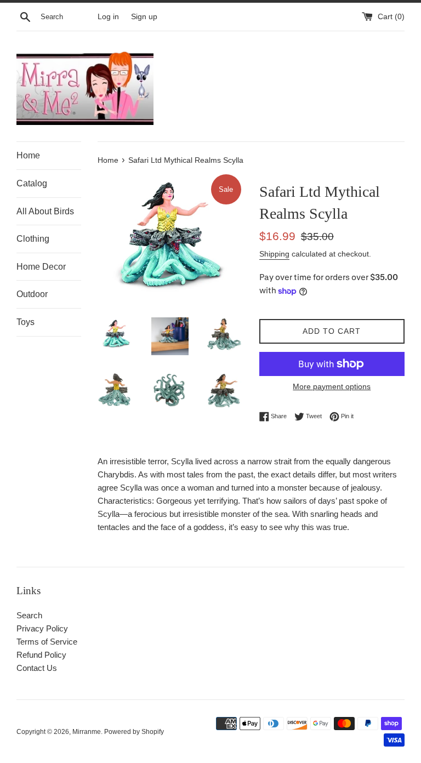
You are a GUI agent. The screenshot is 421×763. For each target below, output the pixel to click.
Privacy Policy (42, 628)
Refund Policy (41, 654)
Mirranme (86, 732)
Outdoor (32, 294)
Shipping (274, 253)
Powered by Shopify (134, 732)
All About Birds (45, 211)
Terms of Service (46, 641)
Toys (25, 322)
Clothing (32, 238)
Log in (108, 17)
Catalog (31, 183)
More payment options (332, 386)
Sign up (144, 17)
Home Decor (41, 266)
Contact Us (36, 668)
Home (28, 155)
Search (29, 615)
